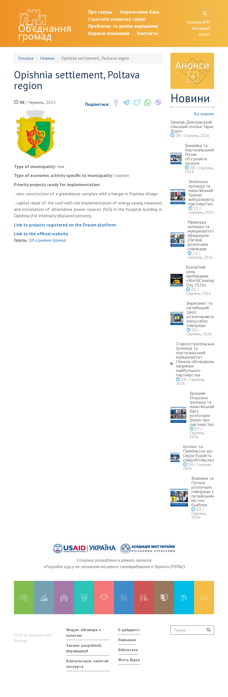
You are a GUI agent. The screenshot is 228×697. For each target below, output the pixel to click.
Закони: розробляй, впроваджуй (84, 648)
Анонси (192, 65)
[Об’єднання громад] (204, 597)
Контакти (147, 33)
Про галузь (100, 12)
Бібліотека (128, 649)
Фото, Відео (129, 659)
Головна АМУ (198, 22)
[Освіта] (84, 597)
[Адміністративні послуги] (164, 597)
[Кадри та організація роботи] (64, 597)
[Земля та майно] (24, 597)
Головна (25, 58)
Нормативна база (139, 12)
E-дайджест (129, 629)
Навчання (127, 639)
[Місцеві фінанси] (44, 597)
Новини (47, 58)
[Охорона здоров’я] (104, 597)
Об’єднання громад (44, 32)
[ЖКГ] (184, 597)
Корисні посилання (108, 33)
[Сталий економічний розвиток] (124, 597)
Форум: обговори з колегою (83, 632)
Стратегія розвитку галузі (116, 19)
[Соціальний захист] (144, 597)
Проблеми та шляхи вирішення (123, 26)
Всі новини (204, 113)
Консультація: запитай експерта (87, 663)
